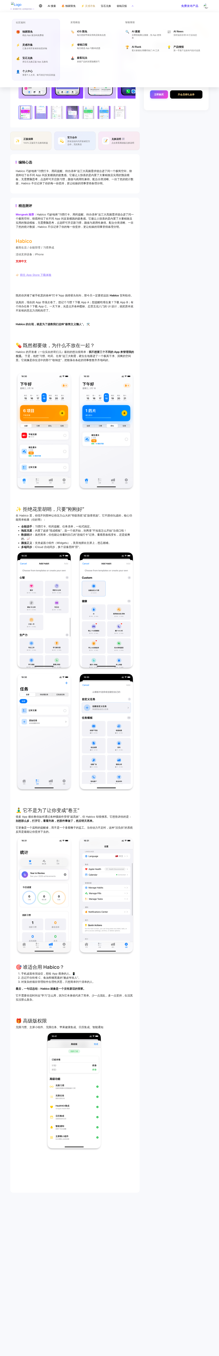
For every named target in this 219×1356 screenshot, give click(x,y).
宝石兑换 (106, 5)
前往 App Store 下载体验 (35, 275)
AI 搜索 (52, 5)
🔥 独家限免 (68, 5)
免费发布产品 (189, 5)
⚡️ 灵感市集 (88, 5)
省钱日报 (122, 5)
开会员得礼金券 (186, 94)
